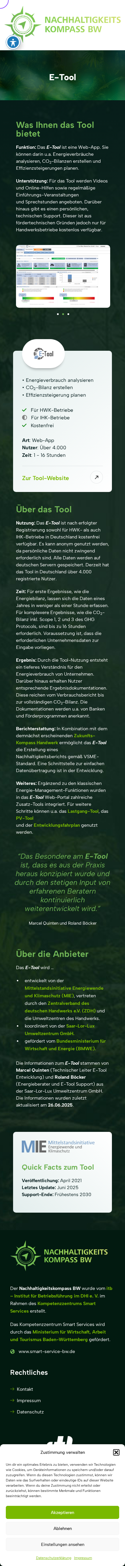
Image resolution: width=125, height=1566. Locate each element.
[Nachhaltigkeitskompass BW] (62, 25)
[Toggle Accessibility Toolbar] (13, 42)
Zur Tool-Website (45, 478)
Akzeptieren (62, 1512)
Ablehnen (62, 1528)
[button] (116, 1452)
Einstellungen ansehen (62, 1544)
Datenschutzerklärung (53, 1558)
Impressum (83, 1558)
